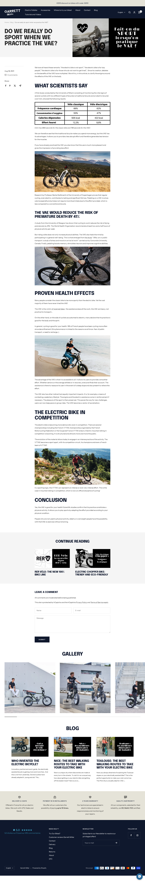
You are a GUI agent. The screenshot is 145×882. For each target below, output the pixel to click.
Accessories (45, 10)
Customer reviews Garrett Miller (61, 837)
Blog (96, 10)
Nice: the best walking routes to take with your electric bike (71, 764)
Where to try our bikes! (63, 10)
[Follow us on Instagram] (137, 835)
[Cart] (139, 12)
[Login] (134, 12)
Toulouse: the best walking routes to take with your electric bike (115, 764)
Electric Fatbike (31, 10)
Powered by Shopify (39, 868)
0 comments (12, 75)
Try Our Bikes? (54, 833)
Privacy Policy (81, 602)
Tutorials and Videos (33, 14)
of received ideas (58, 309)
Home (7, 22)
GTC (50, 859)
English (120, 12)
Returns (52, 852)
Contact (87, 10)
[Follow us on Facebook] (131, 835)
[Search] (130, 12)
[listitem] (5, 86)
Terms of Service (97, 602)
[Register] (116, 843)
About (77, 10)
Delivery (52, 844)
